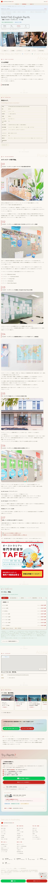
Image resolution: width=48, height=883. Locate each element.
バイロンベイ (4, 13)
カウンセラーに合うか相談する (27, 728)
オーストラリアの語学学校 (7, 6)
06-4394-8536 (11, 787)
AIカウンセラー (3, 831)
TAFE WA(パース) (20, 835)
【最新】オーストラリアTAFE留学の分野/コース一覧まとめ (15, 534)
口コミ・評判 (35, 835)
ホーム (2, 6)
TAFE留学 (18, 833)
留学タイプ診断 (35, 831)
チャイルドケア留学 (20, 831)
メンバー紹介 (3, 833)
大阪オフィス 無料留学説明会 (21, 846)
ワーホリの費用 (3, 846)
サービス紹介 (3, 830)
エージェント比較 (4, 851)
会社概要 (2, 835)
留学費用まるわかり (4, 844)
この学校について (5, 50)
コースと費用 (27, 50)
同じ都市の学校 (41, 50)
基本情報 (12, 50)
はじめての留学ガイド (36, 837)
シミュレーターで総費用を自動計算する (10, 641)
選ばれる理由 (3, 828)
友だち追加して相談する (24, 778)
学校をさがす (35, 828)
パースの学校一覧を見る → (6, 712)
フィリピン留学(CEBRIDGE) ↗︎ (22, 868)
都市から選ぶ (35, 830)
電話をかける (43, 873)
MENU (45, 1)
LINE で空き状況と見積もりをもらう (11, 728)
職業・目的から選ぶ (20, 828)
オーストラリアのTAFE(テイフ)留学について (12, 533)
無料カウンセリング (20, 844)
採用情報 (2, 837)
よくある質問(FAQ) (20, 853)
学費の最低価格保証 (4, 849)
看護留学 (18, 830)
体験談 (34, 833)
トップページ (3, 868)
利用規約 (15, 868)
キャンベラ (8, 13)
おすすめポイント (19, 50)
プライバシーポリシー (9, 868)
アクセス (34, 50)
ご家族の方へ (19, 849)
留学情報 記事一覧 (20, 851)
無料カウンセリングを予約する (24, 782)
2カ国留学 (18, 837)
